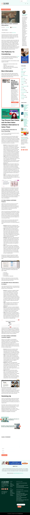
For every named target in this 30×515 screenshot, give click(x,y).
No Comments (7, 27)
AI (21, 69)
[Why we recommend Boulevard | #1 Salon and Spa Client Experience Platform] (6, 81)
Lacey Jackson (14, 27)
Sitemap (11, 486)
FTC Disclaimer (12, 493)
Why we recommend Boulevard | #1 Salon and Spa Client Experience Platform (15, 84)
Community (22, 78)
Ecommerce (22, 81)
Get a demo (14, 102)
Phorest (18, 56)
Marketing (22, 89)
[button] (26, 4)
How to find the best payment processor (22, 485)
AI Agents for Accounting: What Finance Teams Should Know (26, 114)
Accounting (22, 68)
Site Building (22, 95)
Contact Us (11, 484)
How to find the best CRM (20, 486)
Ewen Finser (14, 32)
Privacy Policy (12, 485)
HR (21, 84)
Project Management (23, 92)
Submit (19, 506)
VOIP (21, 98)
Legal (21, 87)
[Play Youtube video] (10, 114)
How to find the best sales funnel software (22, 487)
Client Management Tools (6, 9)
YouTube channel (23, 138)
